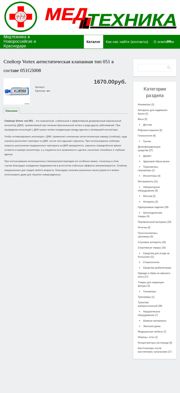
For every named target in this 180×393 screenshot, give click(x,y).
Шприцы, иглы (148, 337)
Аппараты (150, 201)
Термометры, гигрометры (148, 168)
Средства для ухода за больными (153, 255)
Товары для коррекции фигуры (151, 284)
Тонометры (149, 291)
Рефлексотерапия (150, 130)
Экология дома (151, 326)
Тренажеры (146, 296)
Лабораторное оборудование (149, 189)
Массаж (149, 196)
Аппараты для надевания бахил (152, 112)
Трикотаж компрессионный (150, 304)
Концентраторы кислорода (155, 342)
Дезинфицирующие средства (149, 148)
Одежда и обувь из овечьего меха (154, 275)
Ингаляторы (151, 175)
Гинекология (147, 135)
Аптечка (144, 227)
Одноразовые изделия (153, 207)
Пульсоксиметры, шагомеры (148, 235)
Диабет (147, 155)
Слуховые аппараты (152, 242)
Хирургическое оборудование (149, 313)
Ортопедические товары (150, 214)
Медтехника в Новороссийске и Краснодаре (20, 41)
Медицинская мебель (152, 331)
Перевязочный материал (154, 221)
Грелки (147, 141)
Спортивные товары (152, 247)
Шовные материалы (154, 320)
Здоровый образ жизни (156, 161)
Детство (147, 124)
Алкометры (146, 104)
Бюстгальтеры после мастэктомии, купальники (155, 350)
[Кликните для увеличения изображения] (17, 91)
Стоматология (151, 262)
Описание (11, 110)
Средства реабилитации (157, 267)
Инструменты (148, 181)
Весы (142, 119)
